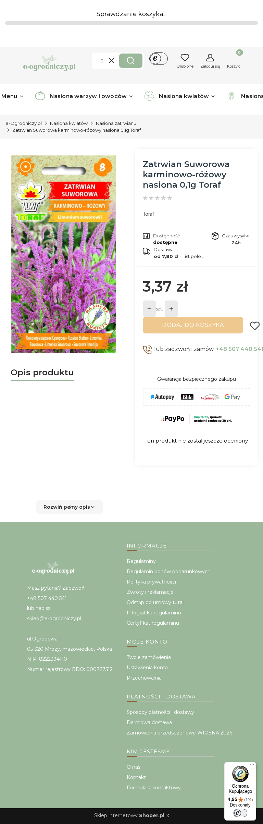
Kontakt (136, 777)
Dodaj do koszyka (193, 325)
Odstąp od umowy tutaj (155, 602)
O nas (133, 767)
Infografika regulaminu (154, 613)
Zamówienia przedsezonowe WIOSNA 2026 (179, 733)
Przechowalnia (144, 678)
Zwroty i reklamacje (150, 592)
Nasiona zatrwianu (116, 123)
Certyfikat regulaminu (153, 623)
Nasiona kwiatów (69, 123)
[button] (130, 61)
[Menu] (252, 766)
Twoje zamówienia (149, 657)
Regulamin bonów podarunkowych (169, 571)
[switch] (240, 813)
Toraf (148, 214)
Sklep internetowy (129, 815)
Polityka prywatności (151, 582)
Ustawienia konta (147, 667)
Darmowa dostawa (149, 722)
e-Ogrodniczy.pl (23, 123)
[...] (63, 254)
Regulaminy (141, 561)
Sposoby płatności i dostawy (160, 712)
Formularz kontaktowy (154, 788)
